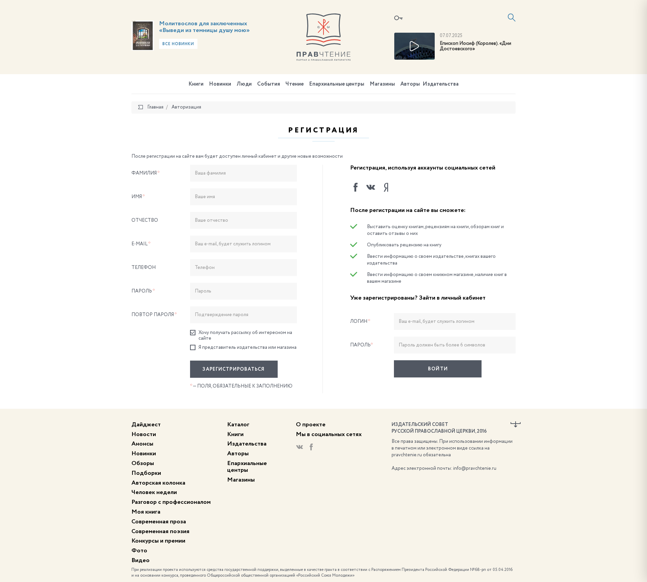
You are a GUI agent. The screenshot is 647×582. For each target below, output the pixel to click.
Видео (140, 560)
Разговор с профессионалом (171, 502)
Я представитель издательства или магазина (247, 347)
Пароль (143, 291)
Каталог (238, 425)
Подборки (146, 473)
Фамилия (145, 173)
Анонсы (142, 444)
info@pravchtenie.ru (474, 468)
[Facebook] (355, 187)
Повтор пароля (154, 314)
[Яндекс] (385, 187)
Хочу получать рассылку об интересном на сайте (245, 335)
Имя (138, 196)
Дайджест (146, 425)
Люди (244, 84)
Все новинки (178, 44)
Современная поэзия (160, 531)
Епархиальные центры (336, 84)
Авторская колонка (158, 483)
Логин (360, 321)
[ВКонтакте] (370, 187)
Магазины (382, 84)
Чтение (294, 84)
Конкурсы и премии (158, 541)
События (268, 84)
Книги (196, 84)
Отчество (144, 220)
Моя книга (145, 512)
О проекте (311, 425)
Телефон (143, 267)
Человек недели (154, 492)
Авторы (410, 84)
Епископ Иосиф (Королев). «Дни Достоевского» (475, 46)
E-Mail (141, 244)
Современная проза (158, 522)
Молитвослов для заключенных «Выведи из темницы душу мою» (204, 27)
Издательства (441, 84)
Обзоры (142, 463)
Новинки (220, 84)
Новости (143, 434)
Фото (139, 551)
